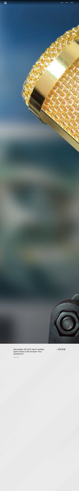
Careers (72, 2)
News (66, 2)
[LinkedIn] (59, 349)
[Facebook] (60, 349)
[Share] (64, 349)
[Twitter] (62, 349)
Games (61, 2)
